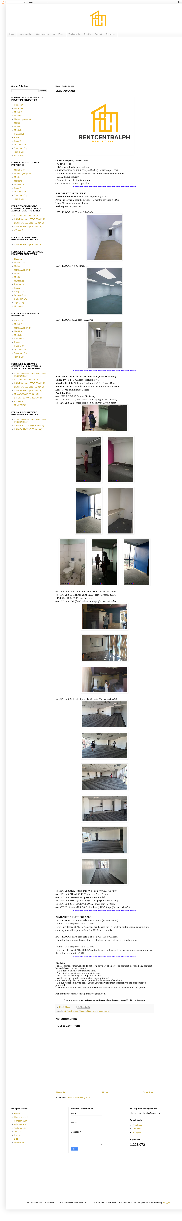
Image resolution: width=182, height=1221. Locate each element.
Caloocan (18, 105)
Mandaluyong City (22, 119)
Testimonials (74, 34)
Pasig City (19, 141)
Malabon (18, 115)
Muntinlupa (19, 130)
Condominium (42, 34)
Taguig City (19, 152)
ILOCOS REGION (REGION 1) (29, 215)
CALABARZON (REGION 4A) (28, 226)
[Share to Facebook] (86, 1007)
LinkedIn (136, 1128)
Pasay (17, 137)
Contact (98, 34)
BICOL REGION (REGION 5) (28, 397)
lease (75, 1011)
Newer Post (61, 1092)
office (88, 1011)
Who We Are (58, 34)
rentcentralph (103, 1011)
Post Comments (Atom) (79, 1097)
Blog (16, 1139)
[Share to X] (83, 1007)
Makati (82, 1011)
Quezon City (20, 144)
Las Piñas (18, 108)
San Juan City (20, 148)
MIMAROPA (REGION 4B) (26, 394)
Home (12, 34)
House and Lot (25, 34)
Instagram (137, 1132)
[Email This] (77, 1007)
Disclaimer (110, 34)
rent (94, 1011)
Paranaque (19, 134)
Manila (17, 123)
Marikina (18, 126)
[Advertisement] (96, 61)
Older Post (148, 1092)
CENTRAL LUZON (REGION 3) (29, 223)
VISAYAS (18, 230)
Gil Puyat (68, 1011)
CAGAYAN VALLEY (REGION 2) (29, 219)
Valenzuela (19, 155)
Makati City (19, 112)
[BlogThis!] (80, 1007)
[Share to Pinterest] (88, 1007)
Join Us (87, 34)
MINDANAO (20, 405)
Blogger (166, 1202)
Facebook (137, 1125)
